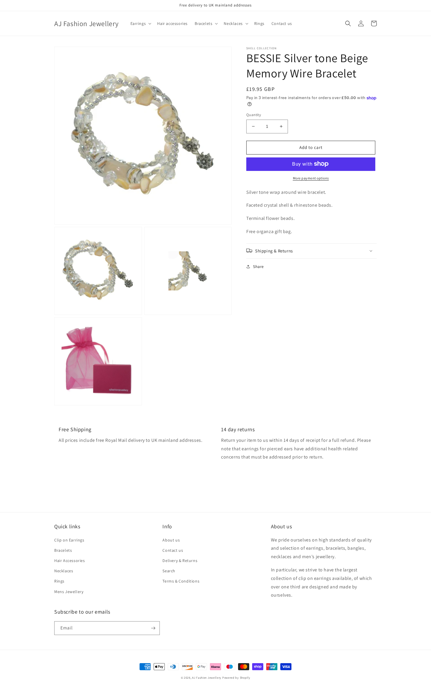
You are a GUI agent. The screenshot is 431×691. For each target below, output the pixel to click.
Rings (59, 581)
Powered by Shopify (236, 678)
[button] (140, 23)
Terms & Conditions (180, 581)
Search (168, 570)
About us (171, 540)
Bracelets (63, 550)
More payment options (311, 178)
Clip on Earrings (69, 540)
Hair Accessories (69, 560)
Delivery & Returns (179, 560)
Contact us (172, 550)
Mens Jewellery (68, 591)
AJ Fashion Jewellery (206, 678)
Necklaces (63, 570)
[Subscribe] (153, 628)
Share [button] (258, 266)
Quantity (253, 114)
